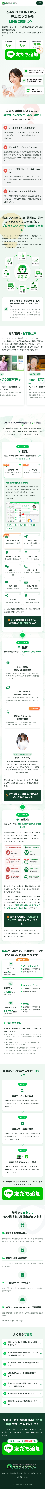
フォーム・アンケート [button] (13, 557)
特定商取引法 (21, 1473)
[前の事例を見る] (3, 381)
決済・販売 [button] (13, 587)
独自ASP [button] (13, 600)
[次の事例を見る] (42, 381)
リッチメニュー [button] (32, 557)
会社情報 (19, 1477)
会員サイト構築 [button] (32, 587)
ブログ (26, 1477)
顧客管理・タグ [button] (12, 470)
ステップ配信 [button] (32, 542)
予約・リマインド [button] (12, 539)
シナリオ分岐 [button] (31, 468)
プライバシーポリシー (35, 1473)
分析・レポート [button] (32, 571)
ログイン (39, 3)
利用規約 (13, 1473)
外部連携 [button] (32, 600)
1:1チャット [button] (13, 572)
